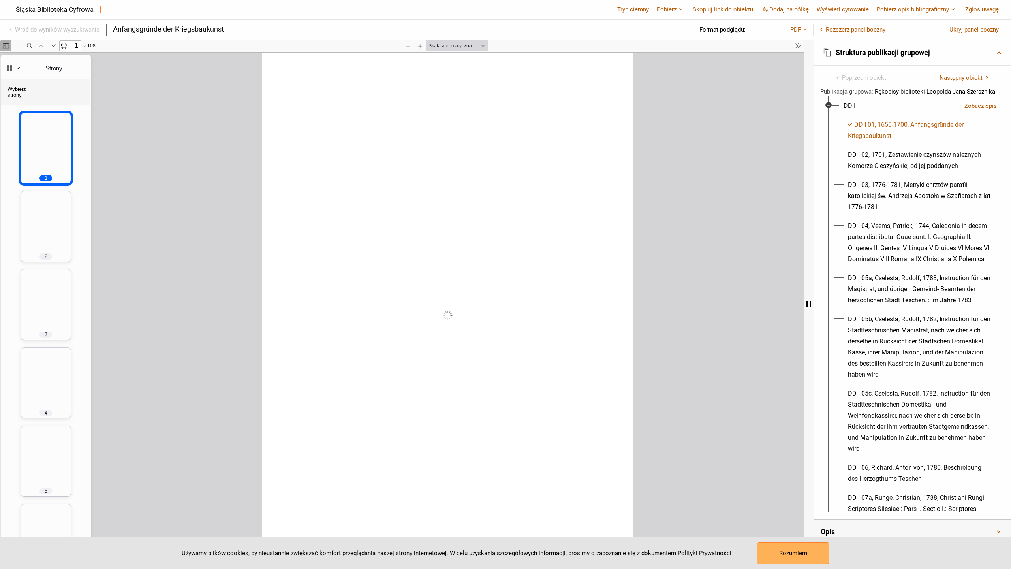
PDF (795, 29)
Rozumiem (793, 553)
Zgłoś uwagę (982, 9)
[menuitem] (849, 106)
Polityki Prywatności (704, 553)
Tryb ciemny (633, 9)
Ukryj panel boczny (974, 29)
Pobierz (667, 9)
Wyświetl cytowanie (843, 9)
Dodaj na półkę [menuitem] (789, 9)
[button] (912, 52)
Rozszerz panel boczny (855, 29)
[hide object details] (809, 304)
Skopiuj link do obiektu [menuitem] (723, 9)
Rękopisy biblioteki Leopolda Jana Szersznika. (936, 91)
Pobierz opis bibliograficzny (913, 9)
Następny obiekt (961, 77)
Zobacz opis (980, 105)
